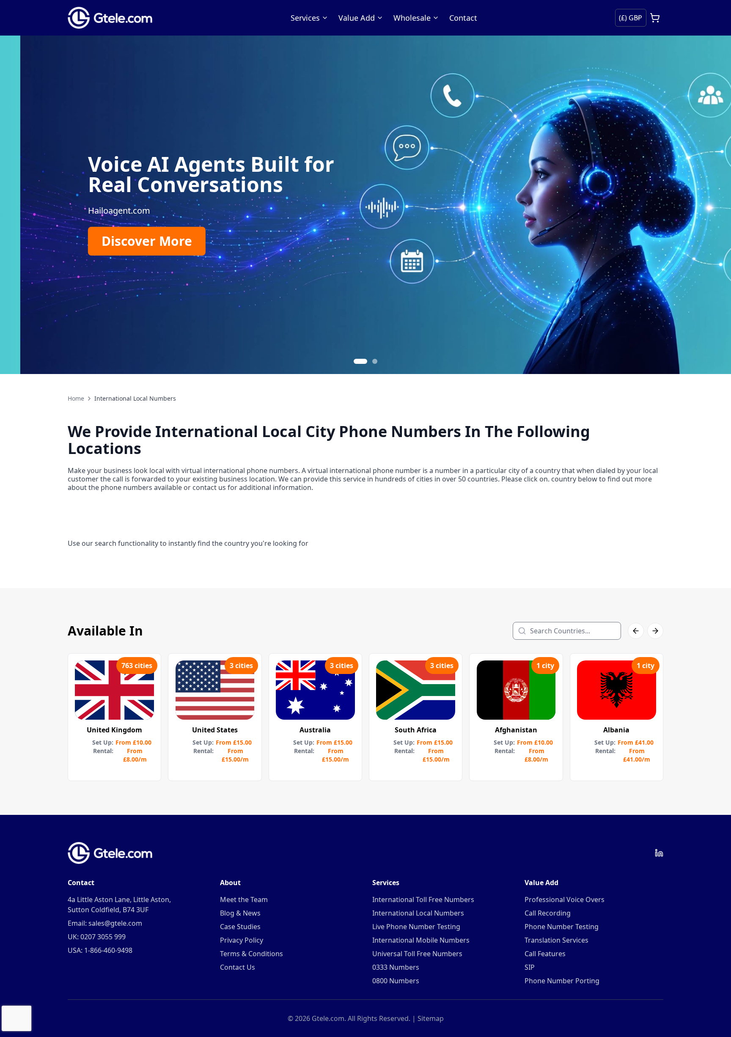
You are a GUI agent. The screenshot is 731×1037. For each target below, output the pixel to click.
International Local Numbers (418, 913)
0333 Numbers (395, 967)
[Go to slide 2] (374, 361)
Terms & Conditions (251, 953)
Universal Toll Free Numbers (417, 953)
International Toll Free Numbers (423, 899)
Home (76, 398)
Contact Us (237, 967)
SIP (530, 967)
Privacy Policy (241, 940)
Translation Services (556, 940)
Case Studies (240, 926)
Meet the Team (244, 899)
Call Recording (548, 913)
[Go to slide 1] (360, 361)
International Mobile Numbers (421, 940)
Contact (463, 18)
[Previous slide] (17, 205)
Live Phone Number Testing (416, 926)
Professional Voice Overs (565, 899)
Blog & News (240, 913)
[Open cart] (654, 17)
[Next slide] (714, 205)
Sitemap (431, 1018)
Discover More (126, 241)
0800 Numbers (395, 980)
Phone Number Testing (562, 926)
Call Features (545, 953)
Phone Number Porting (562, 980)
